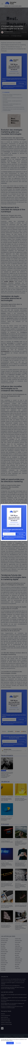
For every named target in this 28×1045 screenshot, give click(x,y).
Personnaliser (18, 1043)
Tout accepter (10, 1043)
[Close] (24, 506)
